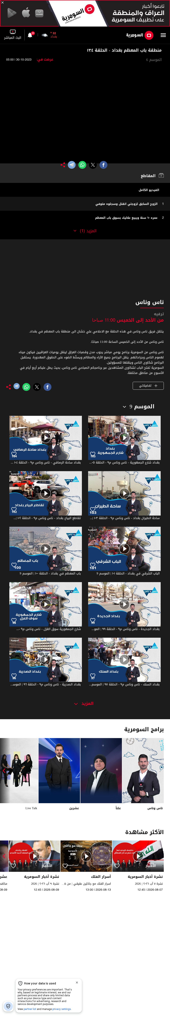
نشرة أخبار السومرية (145, 876)
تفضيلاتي (145, 385)
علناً (118, 808)
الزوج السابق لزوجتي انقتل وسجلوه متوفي (126, 204)
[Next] (5, 770)
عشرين (74, 808)
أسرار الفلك (101, 876)
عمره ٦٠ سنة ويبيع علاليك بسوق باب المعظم (126, 217)
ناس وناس (155, 808)
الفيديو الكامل (149, 190)
